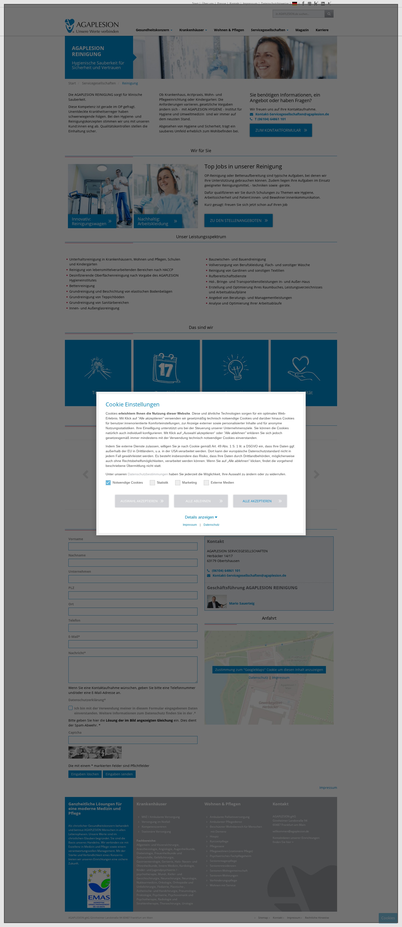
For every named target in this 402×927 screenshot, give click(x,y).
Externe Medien (222, 482)
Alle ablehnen (198, 501)
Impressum (190, 524)
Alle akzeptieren (257, 501)
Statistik (162, 482)
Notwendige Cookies (128, 482)
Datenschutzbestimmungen (148, 474)
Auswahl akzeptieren (139, 501)
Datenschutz (211, 524)
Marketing (189, 482)
